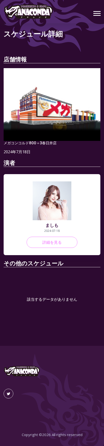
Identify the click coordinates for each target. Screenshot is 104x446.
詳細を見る (52, 242)
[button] (97, 12)
